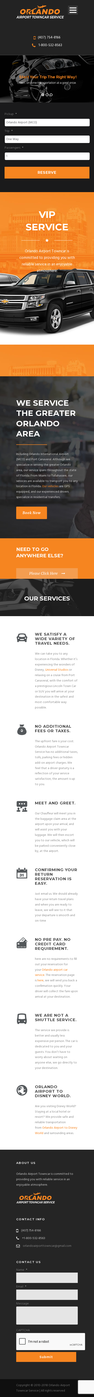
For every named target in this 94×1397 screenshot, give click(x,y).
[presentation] (51, 1342)
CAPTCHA (23, 1330)
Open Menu (73, 10)
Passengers (14, 148)
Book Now (32, 513)
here (40, 980)
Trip (9, 131)
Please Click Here (43, 573)
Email (21, 1287)
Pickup (11, 114)
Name (21, 1270)
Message (22, 1304)
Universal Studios (56, 669)
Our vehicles (50, 486)
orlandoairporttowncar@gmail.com (47, 1246)
